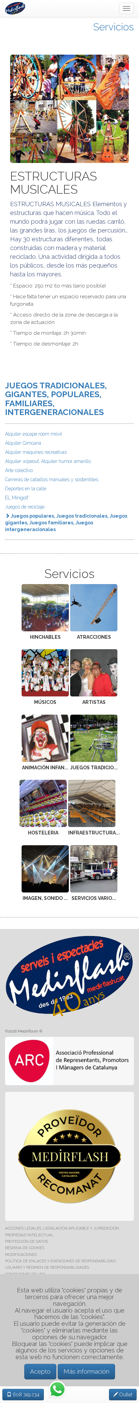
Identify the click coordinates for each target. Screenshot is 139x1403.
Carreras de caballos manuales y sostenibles (51, 479)
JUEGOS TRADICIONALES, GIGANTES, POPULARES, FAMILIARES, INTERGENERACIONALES (56, 399)
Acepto (40, 1371)
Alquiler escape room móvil (33, 434)
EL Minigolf (16, 497)
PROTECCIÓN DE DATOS (26, 1241)
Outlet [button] (125, 1394)
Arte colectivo (19, 470)
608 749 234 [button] (25, 1394)
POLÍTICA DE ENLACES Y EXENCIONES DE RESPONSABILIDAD (60, 1261)
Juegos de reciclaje (25, 507)
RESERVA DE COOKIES (24, 1247)
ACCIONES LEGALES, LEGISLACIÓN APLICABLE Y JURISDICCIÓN (62, 1228)
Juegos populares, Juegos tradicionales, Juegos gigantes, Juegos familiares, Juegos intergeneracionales (66, 522)
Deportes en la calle (25, 488)
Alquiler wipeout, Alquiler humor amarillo (48, 461)
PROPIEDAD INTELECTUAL (29, 1235)
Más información (86, 1371)
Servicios (113, 27)
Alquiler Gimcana (23, 443)
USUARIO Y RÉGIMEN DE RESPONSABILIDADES (47, 1267)
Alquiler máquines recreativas (36, 452)
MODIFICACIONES (21, 1254)
